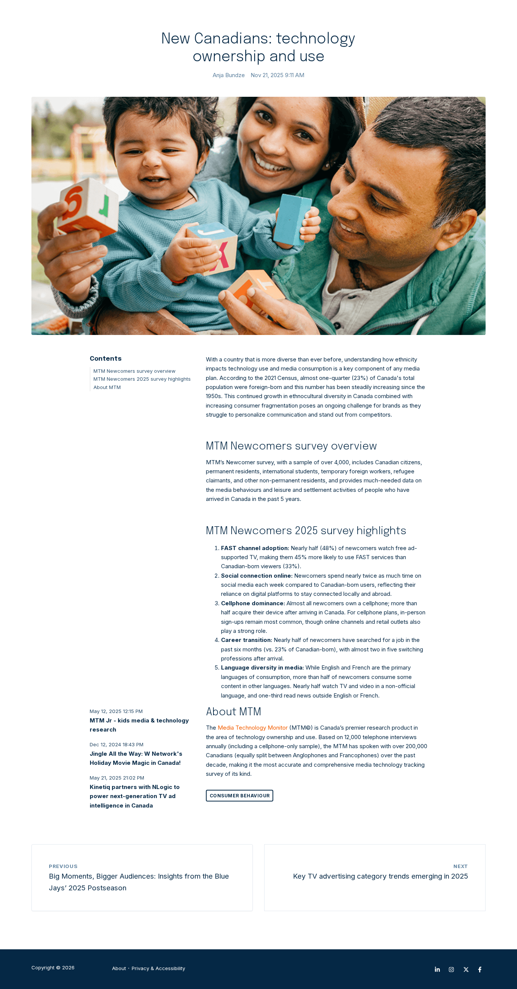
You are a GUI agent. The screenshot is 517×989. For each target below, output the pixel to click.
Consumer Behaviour (240, 795)
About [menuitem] (119, 968)
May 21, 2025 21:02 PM (117, 778)
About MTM (107, 387)
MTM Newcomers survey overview (134, 371)
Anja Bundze (229, 75)
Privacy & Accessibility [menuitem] (158, 968)
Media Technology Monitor (253, 727)
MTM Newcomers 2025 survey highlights (142, 379)
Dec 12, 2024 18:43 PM (116, 744)
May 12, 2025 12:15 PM (116, 711)
